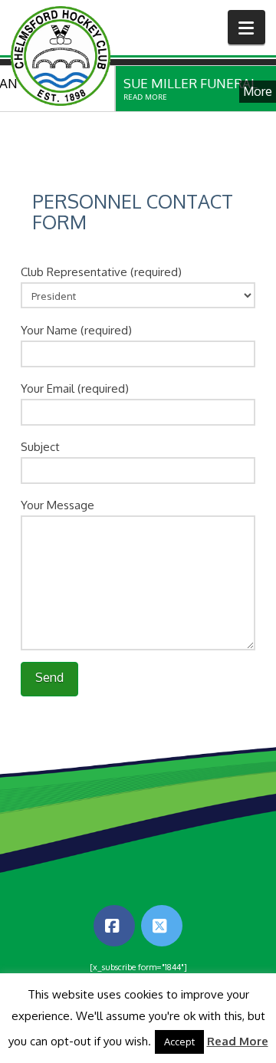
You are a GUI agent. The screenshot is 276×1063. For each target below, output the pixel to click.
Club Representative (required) (101, 272)
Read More (237, 1041)
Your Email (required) (75, 388)
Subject (40, 446)
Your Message (57, 505)
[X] (161, 925)
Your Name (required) (76, 330)
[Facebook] (114, 925)
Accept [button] (179, 1041)
